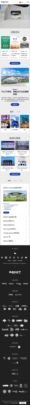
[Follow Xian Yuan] (4, 320)
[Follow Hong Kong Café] (19, 320)
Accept (22, 403)
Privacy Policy (14, 403)
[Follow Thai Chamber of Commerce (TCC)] (4, 391)
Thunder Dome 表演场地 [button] (11, 233)
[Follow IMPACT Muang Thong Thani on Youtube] (26, 257)
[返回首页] (4, 2)
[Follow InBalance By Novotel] (23, 358)
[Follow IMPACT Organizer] (4, 284)
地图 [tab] (9, 181)
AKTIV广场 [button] (6, 237)
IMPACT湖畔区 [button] (8, 241)
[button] (25, 2)
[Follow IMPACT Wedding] (18, 284)
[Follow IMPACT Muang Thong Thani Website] (15, 272)
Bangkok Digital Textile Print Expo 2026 (6, 56)
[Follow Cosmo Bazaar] (5, 309)
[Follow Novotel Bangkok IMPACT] (13, 347)
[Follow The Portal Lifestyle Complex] (11, 306)
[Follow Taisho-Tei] (17, 329)
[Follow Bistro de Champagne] (9, 325)
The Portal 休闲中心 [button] (9, 229)
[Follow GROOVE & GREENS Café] (15, 358)
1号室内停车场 (7, 208)
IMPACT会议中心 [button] (8, 225)
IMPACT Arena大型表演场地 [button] (12, 188)
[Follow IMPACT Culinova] (11, 295)
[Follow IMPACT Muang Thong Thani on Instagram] (14, 257)
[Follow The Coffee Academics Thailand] (18, 294)
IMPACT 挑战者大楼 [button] (9, 217)
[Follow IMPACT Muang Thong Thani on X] (18, 257)
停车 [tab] (21, 181)
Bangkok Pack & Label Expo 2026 (15, 55)
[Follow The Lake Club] (4, 306)
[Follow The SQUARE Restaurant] (15, 363)
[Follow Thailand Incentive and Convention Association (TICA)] (16, 386)
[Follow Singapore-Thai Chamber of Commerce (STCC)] (5, 386)
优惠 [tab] (18, 111)
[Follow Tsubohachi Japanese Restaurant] (5, 329)
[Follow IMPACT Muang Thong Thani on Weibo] (2, 257)
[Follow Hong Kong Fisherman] (13, 320)
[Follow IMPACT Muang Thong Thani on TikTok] (22, 257)
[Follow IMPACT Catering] (11, 284)
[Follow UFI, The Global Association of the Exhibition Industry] (23, 391)
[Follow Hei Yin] (9, 320)
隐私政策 (14, 260)
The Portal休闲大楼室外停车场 (11, 205)
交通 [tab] (15, 181)
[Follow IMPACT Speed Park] (24, 305)
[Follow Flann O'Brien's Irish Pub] (12, 335)
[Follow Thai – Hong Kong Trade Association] (25, 386)
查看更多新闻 (15, 174)
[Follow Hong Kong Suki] (25, 320)
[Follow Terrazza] (16, 325)
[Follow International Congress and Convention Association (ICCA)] (20, 385)
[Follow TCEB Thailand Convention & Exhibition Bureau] (15, 374)
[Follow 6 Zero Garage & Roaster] (16, 335)
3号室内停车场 (7, 209)
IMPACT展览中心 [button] (8, 221)
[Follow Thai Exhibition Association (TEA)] (11, 386)
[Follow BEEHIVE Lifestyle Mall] (17, 306)
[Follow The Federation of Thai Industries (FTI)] (14, 391)
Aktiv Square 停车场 (8, 206)
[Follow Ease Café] (22, 335)
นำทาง (6, 212)
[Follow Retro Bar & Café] (6, 335)
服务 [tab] (12, 111)
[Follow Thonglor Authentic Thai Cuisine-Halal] (22, 325)
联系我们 (9, 260)
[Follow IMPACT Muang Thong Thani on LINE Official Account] (6, 257)
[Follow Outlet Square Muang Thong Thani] (14, 309)
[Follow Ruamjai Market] (25, 309)
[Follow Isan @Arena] (24, 329)
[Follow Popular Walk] (20, 309)
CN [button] (22, 2)
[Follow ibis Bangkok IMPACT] (19, 347)
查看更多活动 (15, 63)
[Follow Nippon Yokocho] (12, 329)
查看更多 (15, 104)
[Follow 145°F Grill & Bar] (9, 358)
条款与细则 (20, 260)
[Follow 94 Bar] (4, 358)
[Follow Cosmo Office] (9, 309)
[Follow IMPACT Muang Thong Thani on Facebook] (10, 257)
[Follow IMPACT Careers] (25, 284)
